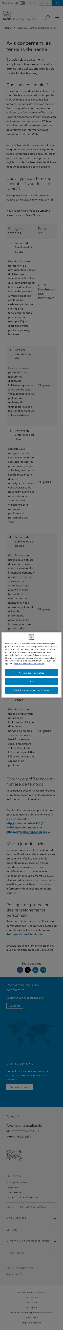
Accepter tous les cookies (31, 672)
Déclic (31, 681)
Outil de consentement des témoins (31, 690)
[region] (31, 665)
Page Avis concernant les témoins (29, 663)
